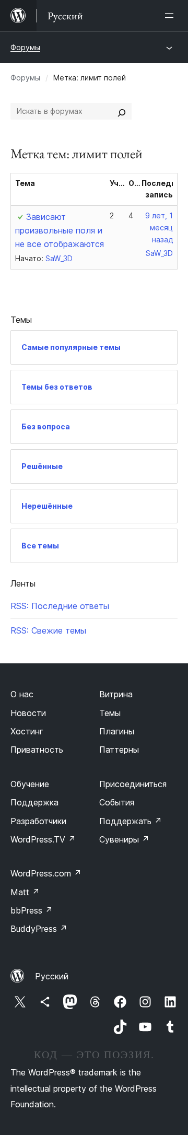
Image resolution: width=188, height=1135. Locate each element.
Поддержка (34, 802)
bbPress (31, 910)
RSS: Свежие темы (48, 630)
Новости (28, 713)
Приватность (36, 749)
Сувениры (124, 839)
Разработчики (38, 821)
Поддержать (130, 821)
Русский (51, 976)
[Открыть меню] (171, 15)
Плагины (116, 731)
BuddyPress (38, 928)
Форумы (25, 47)
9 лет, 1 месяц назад (159, 227)
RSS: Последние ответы (59, 606)
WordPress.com (45, 873)
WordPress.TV (43, 839)
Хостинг (26, 731)
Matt (25, 892)
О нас (21, 694)
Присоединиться (133, 784)
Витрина (116, 694)
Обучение (29, 784)
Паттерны (119, 749)
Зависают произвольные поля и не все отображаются (59, 230)
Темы (110, 713)
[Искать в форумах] (122, 111)
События (116, 802)
